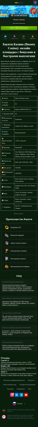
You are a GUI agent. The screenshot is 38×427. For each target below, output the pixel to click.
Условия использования (27, 384)
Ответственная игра (9, 384)
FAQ (29, 389)
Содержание (21, 389)
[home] (19, 3)
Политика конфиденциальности (14, 380)
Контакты (31, 380)
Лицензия (10, 389)
